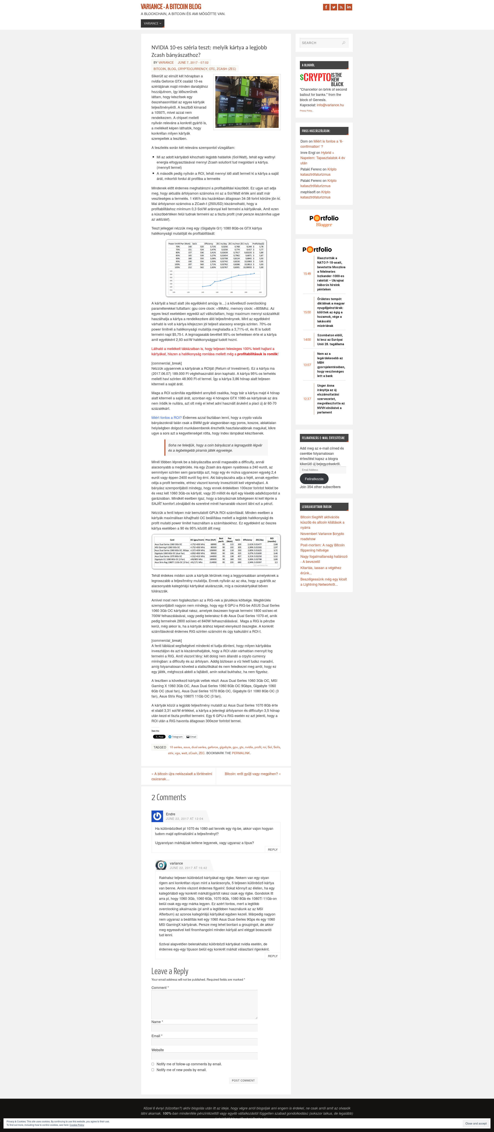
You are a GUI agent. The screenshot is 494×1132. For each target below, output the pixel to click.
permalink (241, 753)
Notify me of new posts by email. (182, 1069)
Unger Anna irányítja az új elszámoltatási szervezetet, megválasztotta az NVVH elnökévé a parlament (331, 399)
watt (184, 753)
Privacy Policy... (307, 110)
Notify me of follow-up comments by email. (189, 1063)
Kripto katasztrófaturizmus (318, 171)
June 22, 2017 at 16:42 (188, 867)
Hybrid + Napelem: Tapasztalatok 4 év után (322, 157)
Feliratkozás (314, 478)
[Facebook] (326, 7)
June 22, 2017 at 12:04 (184, 818)
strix (170, 753)
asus (187, 747)
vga (177, 753)
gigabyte (225, 747)
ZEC (202, 753)
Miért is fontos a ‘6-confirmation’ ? (321, 143)
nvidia (249, 747)
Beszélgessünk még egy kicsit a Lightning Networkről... (323, 581)
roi (264, 747)
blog (172, 69)
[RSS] (341, 7)
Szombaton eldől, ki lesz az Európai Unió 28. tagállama (330, 339)
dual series (199, 747)
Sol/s (276, 747)
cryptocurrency (192, 69)
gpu (235, 747)
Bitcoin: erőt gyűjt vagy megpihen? (253, 773)
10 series (176, 747)
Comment (160, 987)
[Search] (344, 43)
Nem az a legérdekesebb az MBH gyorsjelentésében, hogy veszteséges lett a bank (331, 365)
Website (157, 1049)
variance (166, 62)
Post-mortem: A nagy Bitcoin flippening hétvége (322, 547)
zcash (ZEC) (226, 69)
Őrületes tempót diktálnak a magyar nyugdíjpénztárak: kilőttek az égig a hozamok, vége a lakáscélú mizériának (331, 312)
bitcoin (160, 69)
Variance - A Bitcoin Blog (171, 7)
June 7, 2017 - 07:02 (193, 62)
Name (157, 1021)
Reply (273, 849)
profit (258, 747)
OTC (212, 69)
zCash (193, 753)
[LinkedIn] (349, 7)
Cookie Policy (77, 1124)
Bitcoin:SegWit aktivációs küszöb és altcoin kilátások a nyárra (322, 522)
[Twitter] (334, 7)
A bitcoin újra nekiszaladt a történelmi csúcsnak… (181, 776)
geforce (213, 747)
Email (156, 1035)
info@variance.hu (330, 104)
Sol (270, 747)
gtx (241, 747)
